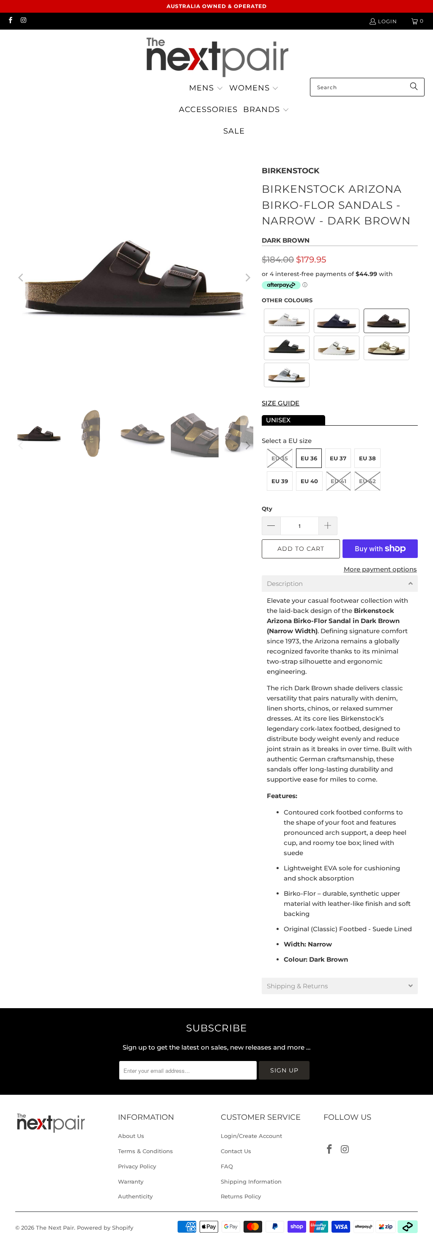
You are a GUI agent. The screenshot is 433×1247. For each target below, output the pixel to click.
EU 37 (338, 458)
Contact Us (236, 1151)
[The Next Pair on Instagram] (23, 21)
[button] (206, 88)
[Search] (414, 87)
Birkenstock (290, 170)
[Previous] (21, 278)
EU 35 (279, 458)
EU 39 (279, 481)
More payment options (380, 569)
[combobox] (367, 87)
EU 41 (338, 481)
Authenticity (135, 1196)
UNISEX (278, 420)
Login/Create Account (251, 1135)
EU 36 (309, 458)
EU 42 (367, 481)
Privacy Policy (137, 1166)
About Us (131, 1135)
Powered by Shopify (105, 1227)
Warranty (130, 1181)
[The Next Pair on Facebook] (10, 21)
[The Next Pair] (216, 56)
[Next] (247, 278)
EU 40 (309, 481)
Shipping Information (251, 1181)
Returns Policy (241, 1196)
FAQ (227, 1166)
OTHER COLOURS (287, 300)
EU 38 (367, 458)
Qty (267, 508)
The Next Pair (55, 1227)
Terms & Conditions (145, 1151)
